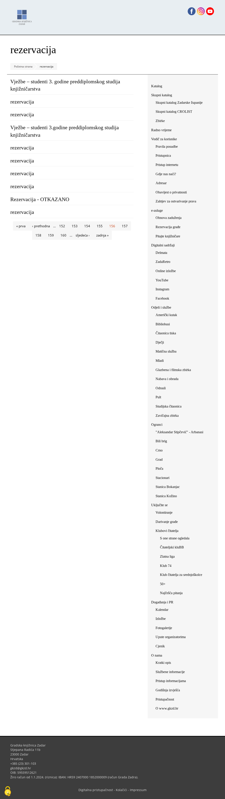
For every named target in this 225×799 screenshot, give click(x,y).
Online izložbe (166, 271)
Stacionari (162, 478)
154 (87, 226)
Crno (159, 450)
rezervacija (22, 102)
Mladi (160, 360)
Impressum (138, 790)
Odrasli (161, 388)
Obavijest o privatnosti (171, 192)
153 (75, 226)
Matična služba (166, 351)
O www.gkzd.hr (167, 708)
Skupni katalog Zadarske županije (179, 102)
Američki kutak (166, 315)
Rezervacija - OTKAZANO (39, 199)
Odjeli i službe (161, 307)
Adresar (161, 183)
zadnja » (102, 235)
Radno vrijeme (161, 130)
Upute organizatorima (171, 637)
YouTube (164, 281)
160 (63, 235)
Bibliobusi (163, 324)
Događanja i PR (162, 602)
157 (125, 226)
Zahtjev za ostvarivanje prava (176, 201)
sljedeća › (83, 235)
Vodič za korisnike (164, 139)
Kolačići (121, 790)
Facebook (164, 299)
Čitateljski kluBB (172, 547)
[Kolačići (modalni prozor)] (7, 791)
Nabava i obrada (167, 379)
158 (38, 235)
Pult (158, 397)
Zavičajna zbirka (167, 415)
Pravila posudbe (167, 146)
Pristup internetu (167, 165)
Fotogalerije (164, 628)
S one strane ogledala (174, 538)
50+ (162, 584)
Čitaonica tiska (166, 333)
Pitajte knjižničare (169, 237)
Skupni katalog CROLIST (176, 112)
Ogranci (156, 424)
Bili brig (161, 441)
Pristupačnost (165, 699)
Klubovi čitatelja (167, 531)
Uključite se (159, 505)
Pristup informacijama (171, 681)
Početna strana (23, 66)
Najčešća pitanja (171, 593)
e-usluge (157, 210)
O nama (156, 655)
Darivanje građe (167, 522)
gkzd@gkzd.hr (22, 768)
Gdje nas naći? (166, 174)
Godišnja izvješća (168, 690)
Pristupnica (163, 155)
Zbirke (162, 121)
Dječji (160, 342)
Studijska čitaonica (168, 406)
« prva (20, 226)
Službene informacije (170, 672)
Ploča (159, 468)
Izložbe (161, 619)
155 (100, 226)
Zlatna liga (167, 556)
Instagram (164, 290)
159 (51, 235)
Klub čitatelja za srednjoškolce (181, 575)
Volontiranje (164, 512)
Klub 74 (165, 566)
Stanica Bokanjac (168, 487)
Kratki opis (163, 662)
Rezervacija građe (168, 227)
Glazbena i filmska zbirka (173, 370)
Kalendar (162, 610)
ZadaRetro (163, 262)
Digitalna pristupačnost (95, 790)
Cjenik (160, 646)
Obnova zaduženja (168, 218)
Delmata (163, 253)
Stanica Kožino (166, 496)
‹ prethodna (41, 226)
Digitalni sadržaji (163, 245)
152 (62, 226)
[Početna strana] (23, 15)
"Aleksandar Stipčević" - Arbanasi (179, 432)
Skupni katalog (161, 95)
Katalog (158, 87)
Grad (159, 459)
